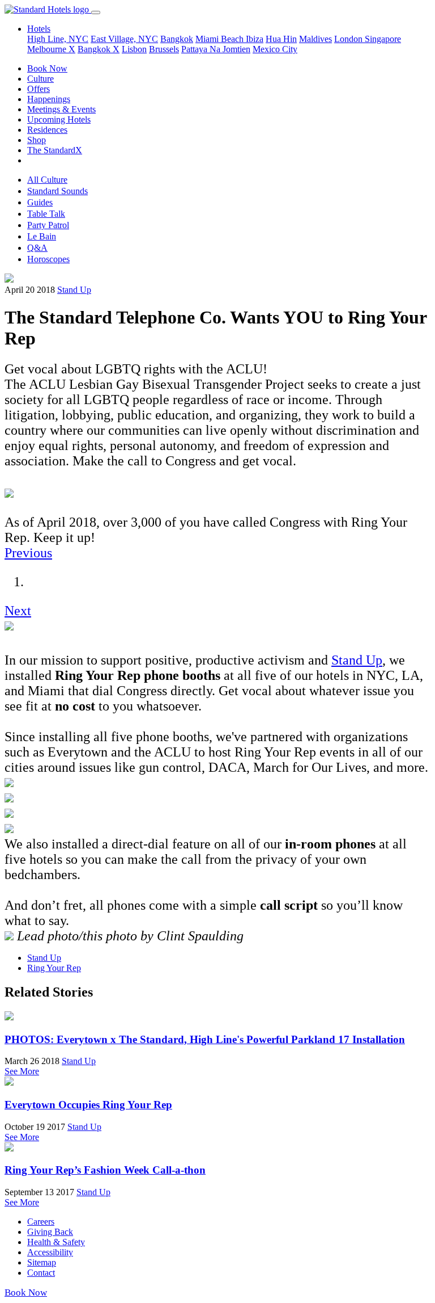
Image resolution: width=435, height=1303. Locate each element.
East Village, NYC (124, 39)
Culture (40, 78)
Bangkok (176, 39)
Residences (47, 129)
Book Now (47, 68)
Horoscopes (48, 259)
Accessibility (50, 1252)
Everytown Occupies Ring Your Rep (88, 1105)
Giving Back (50, 1232)
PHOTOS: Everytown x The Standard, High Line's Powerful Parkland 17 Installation (205, 1039)
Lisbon (134, 49)
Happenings (48, 99)
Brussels (164, 49)
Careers (40, 1221)
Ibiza (254, 39)
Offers (38, 89)
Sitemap (41, 1262)
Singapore (383, 39)
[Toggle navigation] (95, 12)
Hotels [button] (38, 28)
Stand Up (74, 290)
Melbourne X (51, 49)
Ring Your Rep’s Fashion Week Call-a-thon (105, 1170)
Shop (36, 140)
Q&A (37, 248)
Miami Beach (220, 39)
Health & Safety (56, 1242)
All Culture (47, 179)
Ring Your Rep (54, 968)
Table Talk (46, 213)
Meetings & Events (61, 109)
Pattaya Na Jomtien (215, 49)
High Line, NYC (57, 39)
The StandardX (54, 150)
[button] (28, 552)
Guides (40, 202)
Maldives (315, 39)
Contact (41, 1272)
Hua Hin (281, 39)
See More (22, 1071)
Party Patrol (48, 225)
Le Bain (41, 236)
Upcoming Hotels (59, 119)
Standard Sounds (57, 191)
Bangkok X (99, 49)
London (349, 39)
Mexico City (275, 49)
